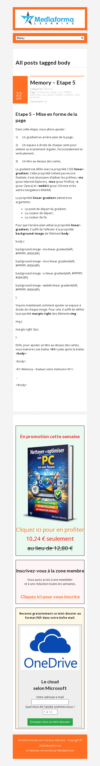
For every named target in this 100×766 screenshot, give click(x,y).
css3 (60, 92)
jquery (50, 94)
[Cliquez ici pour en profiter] (50, 522)
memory (68, 94)
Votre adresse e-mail (50, 697)
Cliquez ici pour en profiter (50, 529)
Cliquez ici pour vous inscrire (50, 596)
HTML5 (67, 92)
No (38, 101)
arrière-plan (43, 92)
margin (59, 94)
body (53, 92)
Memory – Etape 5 (53, 82)
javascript (35, 94)
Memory (48, 89)
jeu (44, 94)
